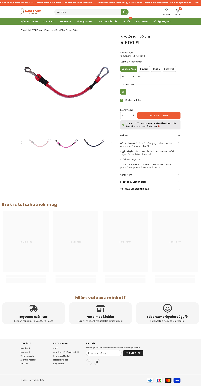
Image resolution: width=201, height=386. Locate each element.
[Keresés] (91, 12)
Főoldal (25, 30)
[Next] (111, 142)
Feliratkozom (133, 353)
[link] (26, 279)
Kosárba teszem (159, 115)
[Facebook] (89, 362)
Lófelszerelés (51, 30)
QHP (131, 52)
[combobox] (87, 12)
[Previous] (21, 142)
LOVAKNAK (36, 30)
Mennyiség (126, 110)
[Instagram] (97, 362)
